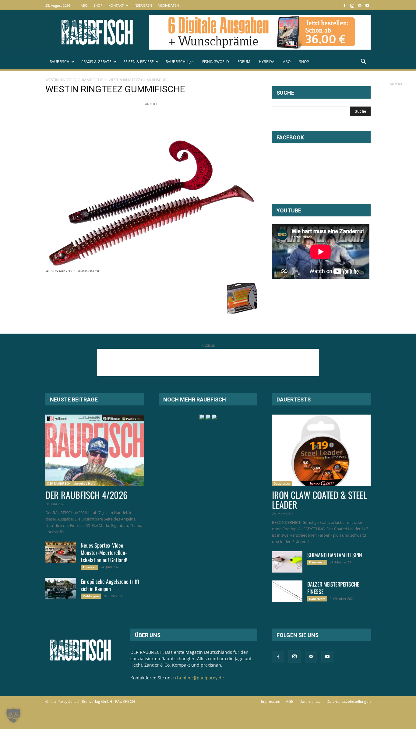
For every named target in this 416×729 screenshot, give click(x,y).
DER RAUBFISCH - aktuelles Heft (71, 483)
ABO (84, 5)
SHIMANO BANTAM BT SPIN (334, 555)
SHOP (98, 5)
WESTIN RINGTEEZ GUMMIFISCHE (74, 79)
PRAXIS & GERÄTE (96, 61)
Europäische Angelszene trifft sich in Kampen (110, 585)
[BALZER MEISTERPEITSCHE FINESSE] (287, 591)
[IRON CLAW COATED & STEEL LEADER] (321, 450)
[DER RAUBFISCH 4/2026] (94, 450)
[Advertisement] (156, 121)
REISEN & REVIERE (138, 61)
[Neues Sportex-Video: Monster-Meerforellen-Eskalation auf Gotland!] (60, 552)
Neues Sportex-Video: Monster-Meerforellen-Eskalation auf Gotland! (104, 552)
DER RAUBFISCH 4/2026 (86, 495)
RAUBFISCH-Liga (180, 61)
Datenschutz (310, 701)
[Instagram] (352, 5)
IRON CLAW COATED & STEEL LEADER (319, 499)
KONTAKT (116, 5)
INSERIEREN (143, 5)
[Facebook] (344, 5)
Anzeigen (89, 567)
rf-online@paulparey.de (199, 678)
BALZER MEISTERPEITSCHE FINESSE (333, 587)
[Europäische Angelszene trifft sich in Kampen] (60, 588)
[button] (363, 62)
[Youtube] (367, 5)
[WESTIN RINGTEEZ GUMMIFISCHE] (151, 265)
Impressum (270, 701)
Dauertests (282, 483)
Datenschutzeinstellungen (348, 701)
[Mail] (359, 5)
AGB (290, 701)
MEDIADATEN (168, 5)
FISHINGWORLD (215, 61)
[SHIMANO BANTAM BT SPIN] (287, 562)
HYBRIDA (266, 61)
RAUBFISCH (59, 61)
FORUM (244, 61)
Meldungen (91, 596)
